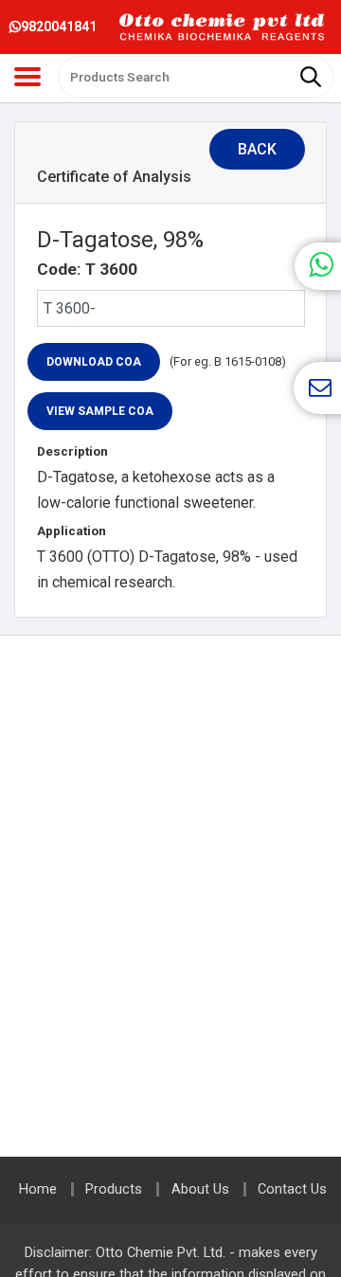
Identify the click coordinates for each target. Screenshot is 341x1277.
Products (113, 1189)
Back (257, 149)
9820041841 (59, 26)
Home (38, 1189)
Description (72, 451)
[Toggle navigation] (27, 77)
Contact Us (292, 1189)
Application (71, 531)
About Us (200, 1189)
